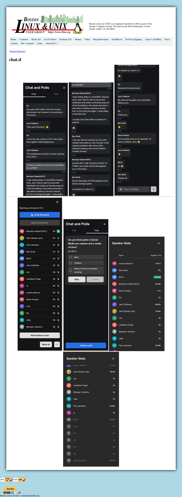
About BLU (51, 43)
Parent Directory (17, 51)
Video (87, 39)
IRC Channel (27, 43)
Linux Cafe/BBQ (153, 39)
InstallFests (117, 39)
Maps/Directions (101, 39)
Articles (14, 43)
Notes (167, 39)
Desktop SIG (65, 39)
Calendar (23, 39)
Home (13, 39)
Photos (78, 39)
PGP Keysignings (133, 39)
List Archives (50, 39)
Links (40, 43)
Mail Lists (36, 39)
